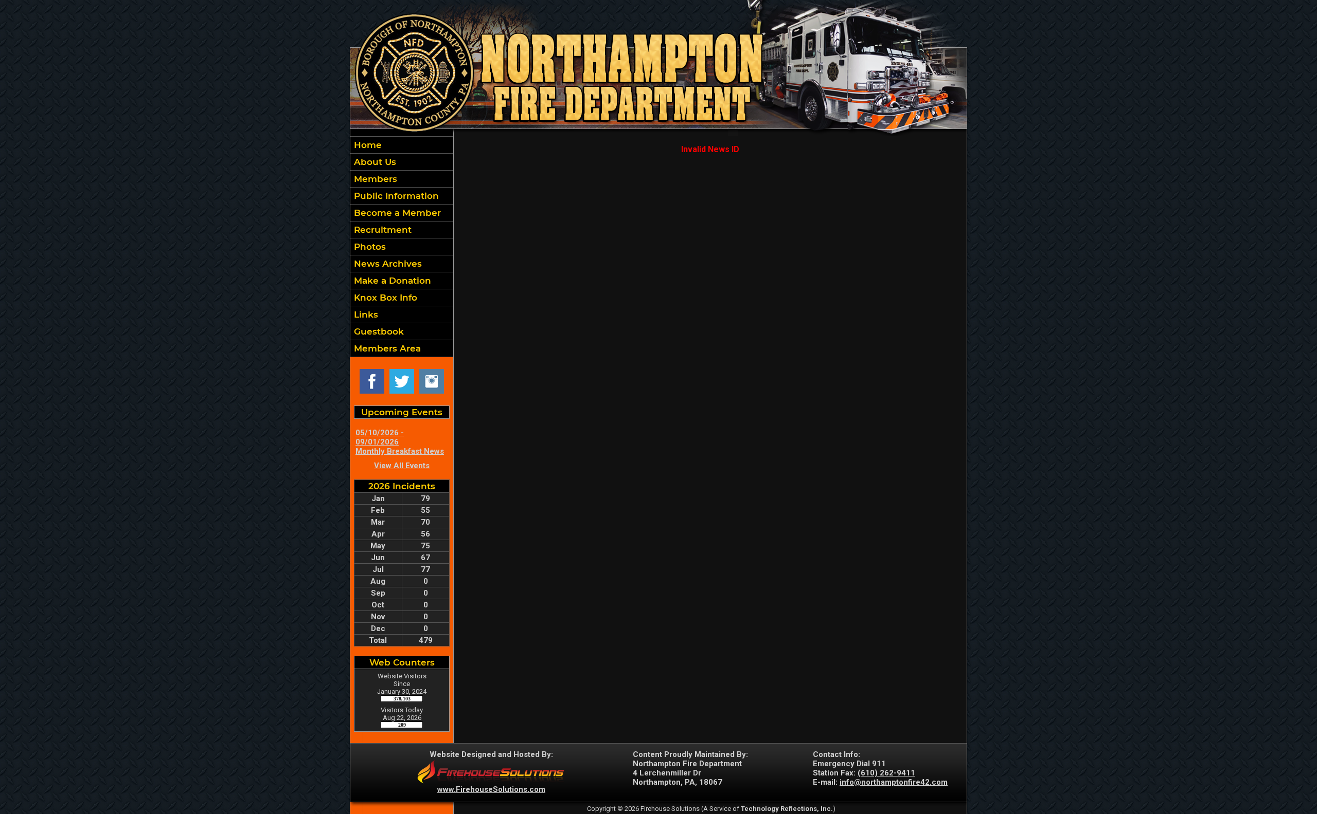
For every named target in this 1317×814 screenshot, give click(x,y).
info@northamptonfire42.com (894, 782)
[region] (401, 247)
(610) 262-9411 (886, 773)
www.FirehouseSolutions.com (491, 789)
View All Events (402, 465)
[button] (401, 162)
